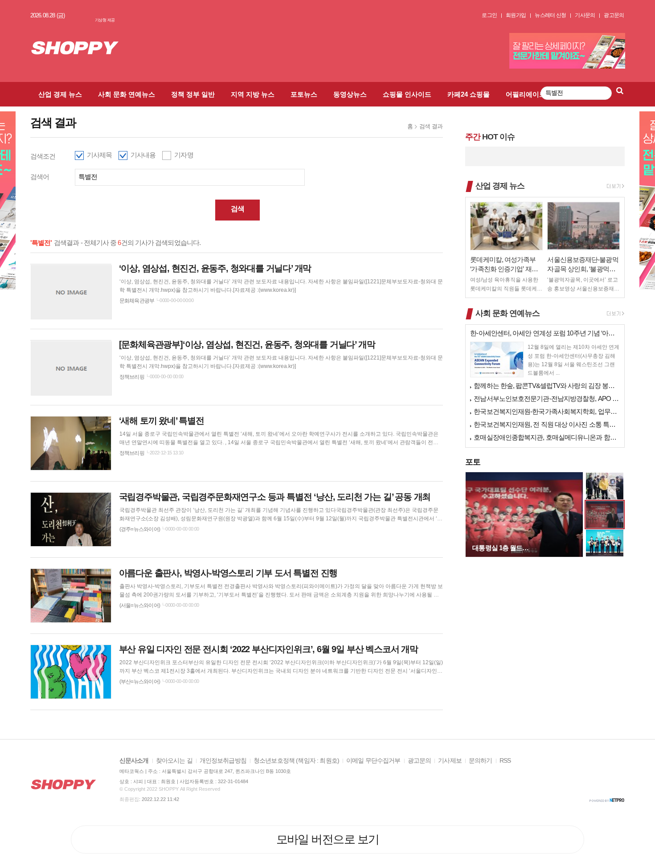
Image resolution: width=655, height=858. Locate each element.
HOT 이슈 (489, 136)
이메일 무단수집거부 (373, 760)
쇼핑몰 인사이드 (407, 94)
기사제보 (450, 760)
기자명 (183, 155)
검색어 (39, 176)
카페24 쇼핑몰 (468, 94)
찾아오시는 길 (174, 760)
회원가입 (516, 15)
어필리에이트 (526, 94)
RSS (505, 760)
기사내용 (143, 155)
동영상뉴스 (350, 94)
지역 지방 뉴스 (252, 94)
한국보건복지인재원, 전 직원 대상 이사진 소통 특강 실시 (547, 424)
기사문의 (585, 15)
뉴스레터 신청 (550, 15)
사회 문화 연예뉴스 (126, 94)
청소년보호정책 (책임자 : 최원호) (296, 760)
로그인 (489, 15)
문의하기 (480, 760)
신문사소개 (134, 760)
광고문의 (614, 15)
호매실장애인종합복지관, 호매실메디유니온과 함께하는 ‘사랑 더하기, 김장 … (547, 437)
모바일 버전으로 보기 (327, 839)
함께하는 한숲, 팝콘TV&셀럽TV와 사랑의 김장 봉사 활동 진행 (547, 385)
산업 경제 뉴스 (60, 94)
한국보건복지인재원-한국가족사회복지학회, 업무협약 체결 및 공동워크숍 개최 (547, 411)
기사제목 (99, 155)
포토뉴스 (304, 94)
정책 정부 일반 (193, 94)
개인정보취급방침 (223, 760)
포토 (472, 462)
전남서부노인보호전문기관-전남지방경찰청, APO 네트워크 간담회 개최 (547, 398)
